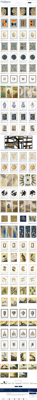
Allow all (33, 393)
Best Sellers (6, 4)
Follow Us (21, 386)
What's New (9, 4)
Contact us (29, 0)
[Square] (15, 5)
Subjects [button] (18, 4)
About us (27, 0)
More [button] (30, 4)
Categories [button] (15, 4)
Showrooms (31, 0)
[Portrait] (16, 5)
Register (4, 0)
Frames (34, 0)
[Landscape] (17, 5)
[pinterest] (36, 0)
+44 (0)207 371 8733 (20, 390)
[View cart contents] (36, 2)
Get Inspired (25, 4)
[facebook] (35, 0)
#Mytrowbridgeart (31, 382)
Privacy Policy (11, 390)
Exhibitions (33, 0)
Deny (32, 396)
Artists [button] (21, 4)
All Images (12, 4)
